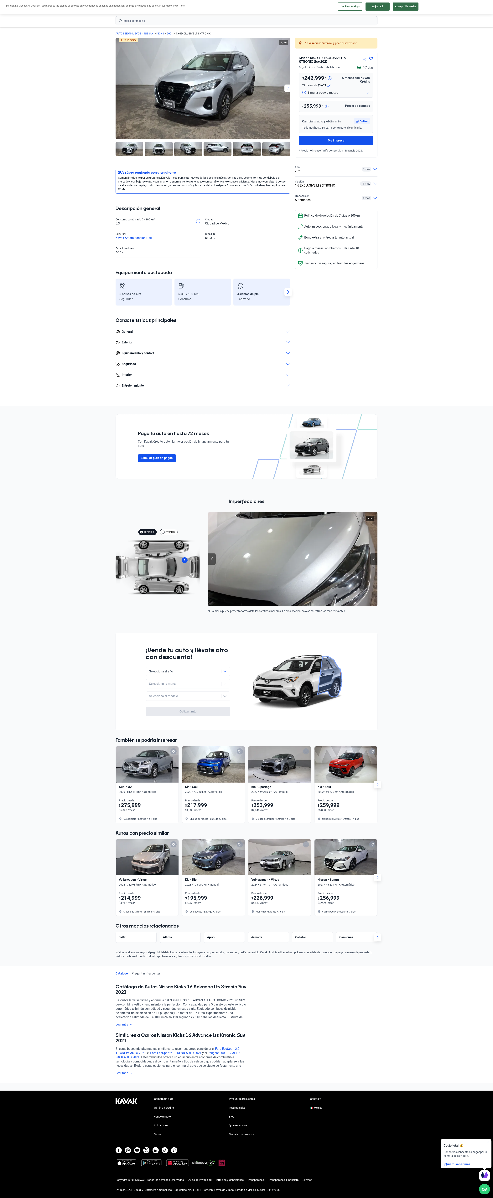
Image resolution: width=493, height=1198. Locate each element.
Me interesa (336, 140)
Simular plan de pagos (157, 458)
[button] (362, 121)
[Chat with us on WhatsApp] (484, 1189)
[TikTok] (165, 1150)
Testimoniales (237, 1107)
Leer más (122, 1024)
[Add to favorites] (173, 751)
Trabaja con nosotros (241, 1134)
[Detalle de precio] (330, 78)
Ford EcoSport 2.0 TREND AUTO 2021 (175, 1053)
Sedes (157, 1134)
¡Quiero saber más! (457, 1164)
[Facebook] (119, 1150)
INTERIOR (170, 532)
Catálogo (122, 973)
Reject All (377, 6)
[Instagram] (128, 1150)
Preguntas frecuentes (146, 973)
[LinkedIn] (156, 1150)
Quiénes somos (238, 1125)
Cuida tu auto (162, 1125)
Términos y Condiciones (229, 1179)
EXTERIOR (149, 532)
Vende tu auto (162, 1116)
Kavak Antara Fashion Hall (134, 238)
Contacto (315, 1098)
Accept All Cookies (405, 6)
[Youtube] (137, 1150)
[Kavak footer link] (126, 1117)
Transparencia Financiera (283, 1179)
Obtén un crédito (164, 1107)
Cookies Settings (350, 6)
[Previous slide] (117, 88)
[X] (146, 1150)
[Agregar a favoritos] (371, 58)
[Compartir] (364, 58)
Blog (231, 1116)
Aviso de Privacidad (200, 1179)
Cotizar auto (187, 711)
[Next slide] (288, 88)
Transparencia (256, 1179)
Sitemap (307, 1179)
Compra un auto (164, 1098)
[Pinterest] (174, 1150)
